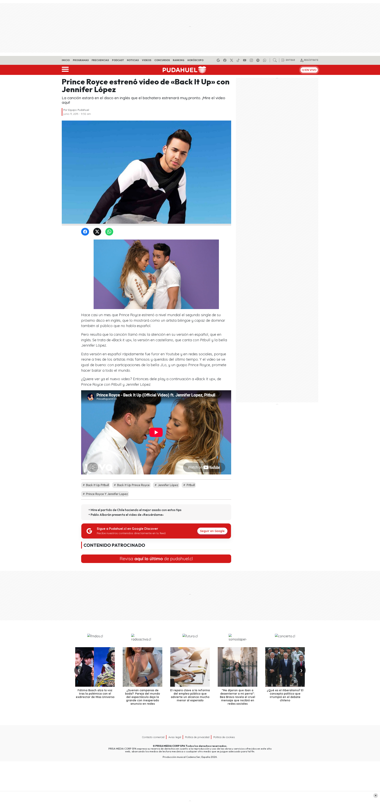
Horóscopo (195, 60)
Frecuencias (100, 60)
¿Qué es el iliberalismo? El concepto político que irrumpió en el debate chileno (285, 695)
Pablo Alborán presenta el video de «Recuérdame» (127, 515)
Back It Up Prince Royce (133, 485)
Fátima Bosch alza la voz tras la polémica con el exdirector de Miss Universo (95, 693)
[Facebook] (225, 60)
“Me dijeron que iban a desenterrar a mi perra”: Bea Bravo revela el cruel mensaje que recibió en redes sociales (237, 696)
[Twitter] (98, 232)
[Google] (219, 60)
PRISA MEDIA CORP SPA (170, 745)
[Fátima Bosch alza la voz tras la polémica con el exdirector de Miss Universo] (95, 667)
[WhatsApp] (110, 232)
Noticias (133, 60)
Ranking (178, 60)
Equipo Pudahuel (78, 109)
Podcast (118, 60)
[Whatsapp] (265, 60)
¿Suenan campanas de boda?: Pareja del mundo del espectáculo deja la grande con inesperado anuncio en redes (142, 696)
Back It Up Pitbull (97, 485)
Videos (146, 60)
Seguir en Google (212, 531)
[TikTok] (239, 60)
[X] (232, 60)
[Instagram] (252, 60)
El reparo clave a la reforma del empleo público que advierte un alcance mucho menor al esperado (190, 695)
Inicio (66, 60)
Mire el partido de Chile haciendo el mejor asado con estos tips (136, 510)
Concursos (162, 60)
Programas (81, 60)
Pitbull (190, 485)
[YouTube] (245, 60)
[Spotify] (258, 60)
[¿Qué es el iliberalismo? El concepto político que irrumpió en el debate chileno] (285, 667)
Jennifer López (167, 485)
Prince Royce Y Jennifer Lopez (106, 494)
